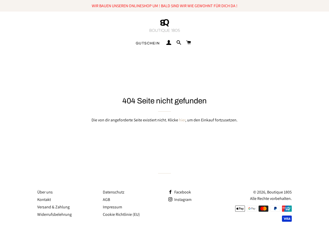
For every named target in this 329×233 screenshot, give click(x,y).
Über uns (45, 192)
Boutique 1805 (279, 192)
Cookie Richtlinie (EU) (121, 214)
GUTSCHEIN (148, 43)
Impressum (112, 207)
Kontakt (44, 199)
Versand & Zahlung (53, 207)
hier (182, 120)
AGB (106, 199)
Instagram (182, 199)
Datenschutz (113, 192)
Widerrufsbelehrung (54, 214)
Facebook (182, 192)
